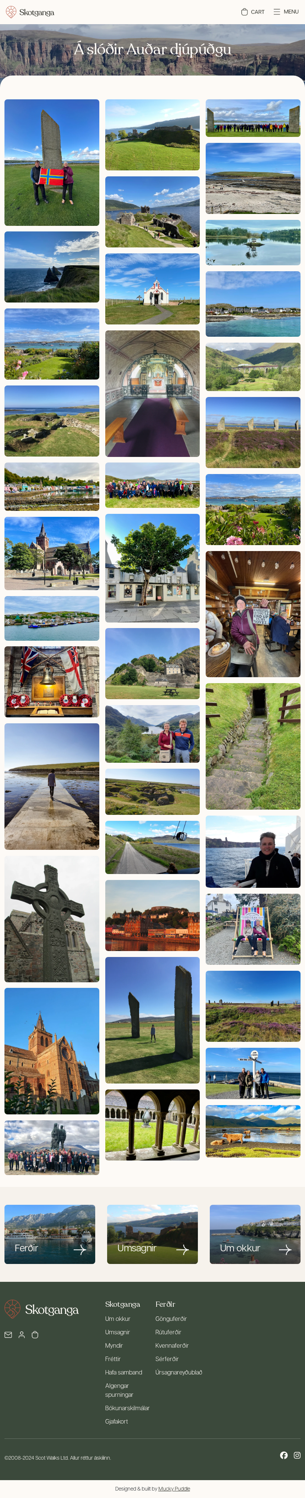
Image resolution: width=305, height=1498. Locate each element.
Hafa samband (123, 1373)
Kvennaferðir (172, 1346)
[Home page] (30, 12)
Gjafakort (116, 1422)
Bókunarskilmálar (127, 1409)
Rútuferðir (168, 1333)
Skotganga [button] (122, 1304)
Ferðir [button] (165, 1304)
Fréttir (113, 1360)
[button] (253, 12)
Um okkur (118, 1319)
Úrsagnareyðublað (178, 1373)
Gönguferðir (171, 1319)
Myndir (114, 1346)
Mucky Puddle (174, 1489)
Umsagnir (117, 1333)
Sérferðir (167, 1360)
